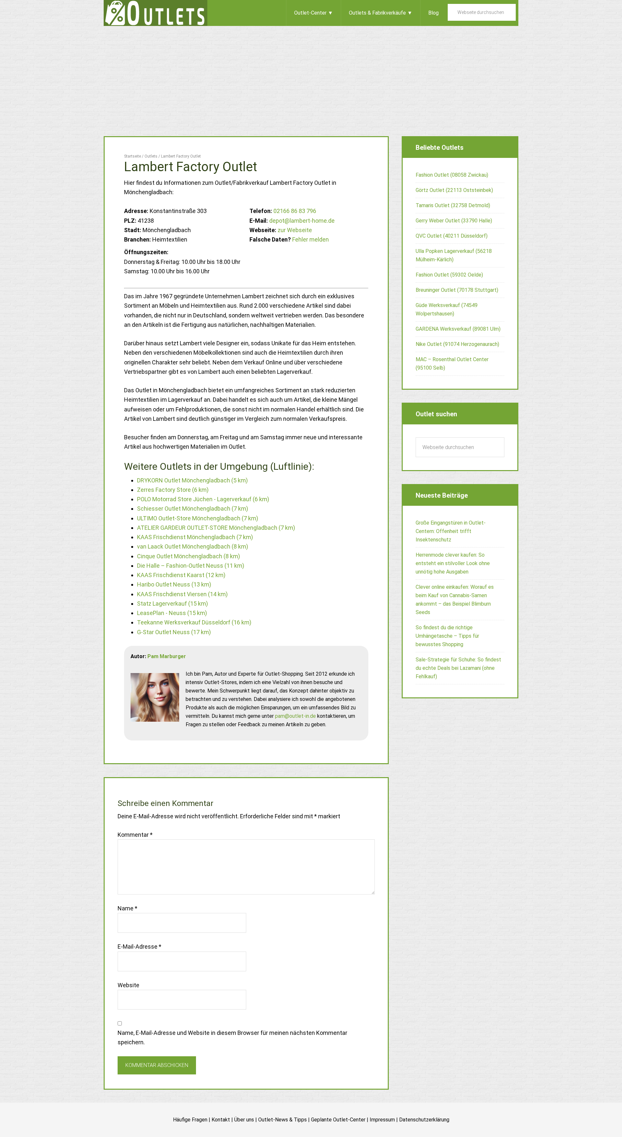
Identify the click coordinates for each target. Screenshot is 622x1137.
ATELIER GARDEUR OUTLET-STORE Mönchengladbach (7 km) (216, 527)
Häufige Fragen (190, 1120)
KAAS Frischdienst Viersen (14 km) (182, 594)
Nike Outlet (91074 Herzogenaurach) (457, 344)
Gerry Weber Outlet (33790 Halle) (454, 221)
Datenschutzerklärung (424, 1120)
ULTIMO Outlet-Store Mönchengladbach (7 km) (197, 518)
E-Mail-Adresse (139, 946)
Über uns (244, 1120)
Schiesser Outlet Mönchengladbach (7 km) (192, 508)
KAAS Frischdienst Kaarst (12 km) (181, 575)
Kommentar (135, 834)
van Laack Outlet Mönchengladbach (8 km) (192, 546)
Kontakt (221, 1120)
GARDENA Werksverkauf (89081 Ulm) (458, 329)
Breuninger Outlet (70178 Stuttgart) (457, 290)
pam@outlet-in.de (295, 716)
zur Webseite (295, 230)
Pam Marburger (166, 656)
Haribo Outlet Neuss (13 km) (174, 584)
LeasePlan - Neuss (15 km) (172, 613)
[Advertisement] (311, 74)
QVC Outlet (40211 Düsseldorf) (452, 236)
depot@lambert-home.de (302, 220)
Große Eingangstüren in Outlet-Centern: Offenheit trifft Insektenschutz (451, 531)
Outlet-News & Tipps (282, 1120)
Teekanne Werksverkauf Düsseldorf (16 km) (194, 622)
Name (127, 908)
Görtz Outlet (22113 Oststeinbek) (454, 190)
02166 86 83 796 (294, 210)
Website (128, 985)
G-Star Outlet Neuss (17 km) (174, 632)
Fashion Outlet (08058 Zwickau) (452, 175)
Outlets (155, 13)
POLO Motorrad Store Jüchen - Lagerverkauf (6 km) (203, 499)
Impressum (382, 1120)
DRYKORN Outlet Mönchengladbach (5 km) (192, 480)
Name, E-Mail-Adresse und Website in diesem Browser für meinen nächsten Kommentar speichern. (232, 1037)
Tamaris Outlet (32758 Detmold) (453, 205)
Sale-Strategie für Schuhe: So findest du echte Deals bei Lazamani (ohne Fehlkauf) (458, 668)
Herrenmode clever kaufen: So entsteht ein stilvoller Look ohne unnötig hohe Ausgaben (453, 563)
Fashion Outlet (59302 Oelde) (449, 275)
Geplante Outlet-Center (338, 1120)
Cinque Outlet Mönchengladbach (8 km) (188, 556)
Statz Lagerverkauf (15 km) (172, 603)
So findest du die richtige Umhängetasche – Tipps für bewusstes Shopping (447, 635)
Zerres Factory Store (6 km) (173, 489)
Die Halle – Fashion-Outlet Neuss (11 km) (190, 565)
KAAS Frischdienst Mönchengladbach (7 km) (195, 537)
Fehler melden (310, 239)
